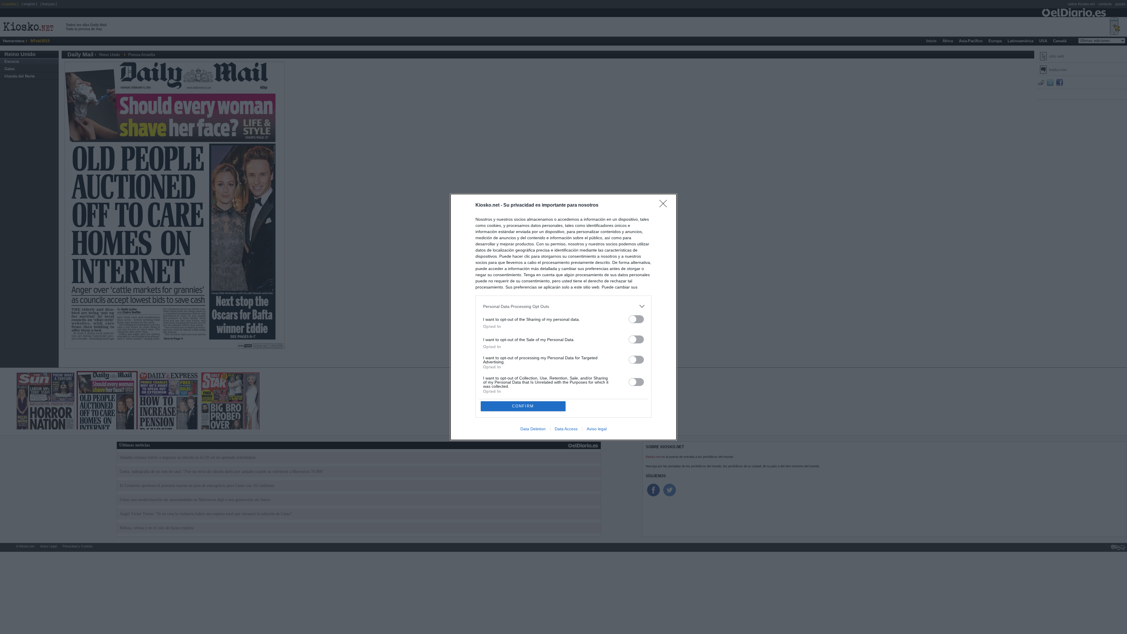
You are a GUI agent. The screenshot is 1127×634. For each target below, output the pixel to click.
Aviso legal (597, 428)
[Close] (665, 205)
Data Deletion (533, 428)
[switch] (636, 319)
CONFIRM (523, 406)
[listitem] (563, 306)
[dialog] (563, 317)
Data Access (566, 428)
